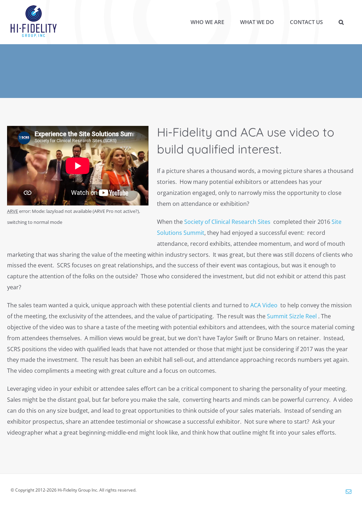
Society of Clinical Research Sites (227, 222)
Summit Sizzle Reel (292, 316)
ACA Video (264, 305)
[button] (341, 22)
